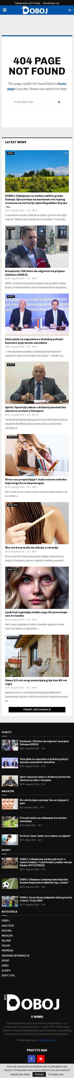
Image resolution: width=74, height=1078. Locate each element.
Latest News (15, 142)
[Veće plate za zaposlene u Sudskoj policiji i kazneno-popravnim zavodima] (37, 315)
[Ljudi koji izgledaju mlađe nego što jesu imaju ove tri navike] (37, 588)
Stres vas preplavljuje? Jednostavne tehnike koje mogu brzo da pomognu (36, 481)
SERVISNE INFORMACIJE (15, 955)
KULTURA (7, 930)
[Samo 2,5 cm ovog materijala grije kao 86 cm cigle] (37, 656)
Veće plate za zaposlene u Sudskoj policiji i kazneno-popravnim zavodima (34, 341)
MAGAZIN (7, 935)
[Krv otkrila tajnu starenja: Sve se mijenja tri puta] (10, 804)
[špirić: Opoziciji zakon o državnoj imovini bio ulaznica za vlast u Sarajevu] (37, 383)
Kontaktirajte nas (51, 3)
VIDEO (5, 965)
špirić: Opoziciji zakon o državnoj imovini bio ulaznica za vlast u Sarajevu (35, 409)
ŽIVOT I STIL (12, 437)
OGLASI (6, 945)
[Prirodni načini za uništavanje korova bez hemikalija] (10, 821)
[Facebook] (31, 1059)
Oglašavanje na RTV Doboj (27, 3)
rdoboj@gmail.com (46, 1040)
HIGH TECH (8, 925)
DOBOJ (10, 153)
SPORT (5, 960)
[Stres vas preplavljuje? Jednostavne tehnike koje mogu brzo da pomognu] (37, 455)
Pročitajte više (56, 1074)
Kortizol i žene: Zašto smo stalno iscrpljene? (45, 836)
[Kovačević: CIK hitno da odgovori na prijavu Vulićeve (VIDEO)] (37, 246)
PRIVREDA (7, 950)
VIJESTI (11, 228)
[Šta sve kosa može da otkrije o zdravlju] (37, 523)
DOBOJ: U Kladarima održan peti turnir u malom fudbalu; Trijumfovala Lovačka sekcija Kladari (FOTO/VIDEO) (46, 862)
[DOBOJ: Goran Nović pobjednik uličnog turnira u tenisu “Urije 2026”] (10, 901)
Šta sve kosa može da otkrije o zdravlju (31, 547)
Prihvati (39, 1074)
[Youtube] (41, 1059)
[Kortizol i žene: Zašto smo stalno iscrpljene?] (10, 839)
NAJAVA (6, 940)
